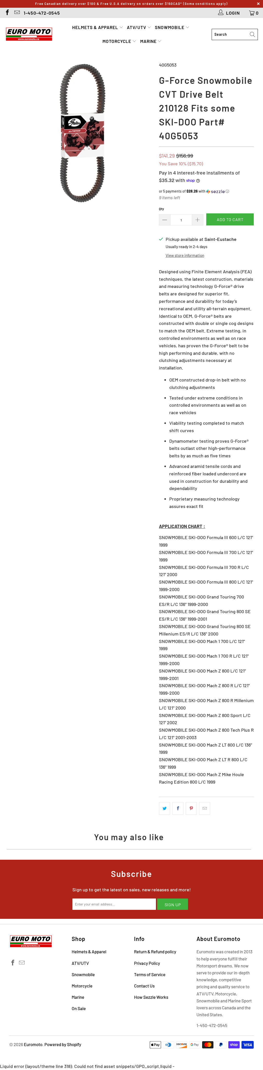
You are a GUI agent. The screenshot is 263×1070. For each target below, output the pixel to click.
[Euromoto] (29, 34)
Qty (161, 209)
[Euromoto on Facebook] (7, 13)
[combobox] (235, 34)
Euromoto (33, 1044)
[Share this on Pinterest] (191, 808)
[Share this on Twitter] (164, 808)
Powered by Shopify (62, 1044)
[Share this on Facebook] (177, 808)
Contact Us (144, 985)
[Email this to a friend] (204, 808)
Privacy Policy (147, 963)
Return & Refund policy (155, 951)
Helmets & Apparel (95, 27)
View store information (185, 255)
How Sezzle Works (151, 997)
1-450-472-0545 (42, 13)
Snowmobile (170, 27)
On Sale (79, 1008)
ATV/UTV (137, 27)
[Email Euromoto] (17, 13)
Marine (149, 41)
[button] (206, 191)
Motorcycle (117, 41)
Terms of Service (149, 974)
